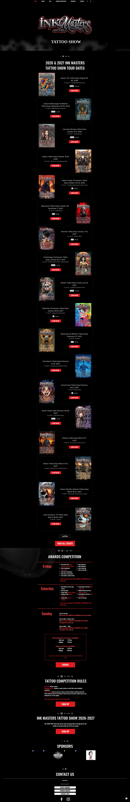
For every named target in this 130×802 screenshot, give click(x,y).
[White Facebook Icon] (87, 1)
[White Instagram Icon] (90, 1)
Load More (65, 536)
